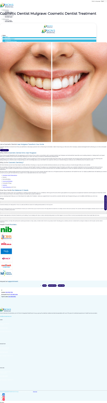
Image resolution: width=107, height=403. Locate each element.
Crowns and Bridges (7, 181)
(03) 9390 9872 (9, 21)
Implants (4, 185)
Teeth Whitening (6, 187)
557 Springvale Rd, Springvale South (4, 348)
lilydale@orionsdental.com (5, 331)
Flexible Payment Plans (11, 41)
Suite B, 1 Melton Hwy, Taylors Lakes (5, 372)
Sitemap (35, 391)
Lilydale (44, 285)
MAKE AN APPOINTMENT (105, 202)
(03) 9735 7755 (9, 292)
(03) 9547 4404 (8, 16)
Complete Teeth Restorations (9, 175)
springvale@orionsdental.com (6, 355)
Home (4, 35)
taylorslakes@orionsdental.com (6, 379)
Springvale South (52, 285)
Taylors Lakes (61, 285)
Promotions (8, 40)
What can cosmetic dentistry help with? (6, 218)
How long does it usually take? (5, 212)
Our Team (7, 37)
